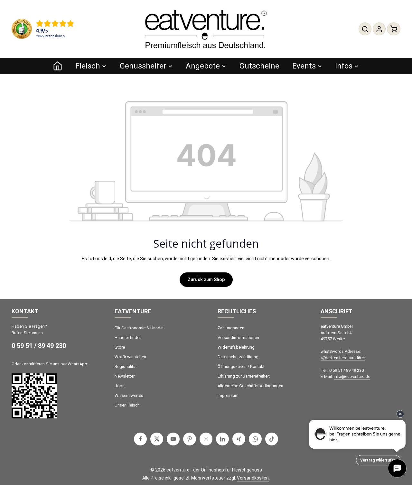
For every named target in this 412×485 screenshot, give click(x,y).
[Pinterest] (189, 439)
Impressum (228, 395)
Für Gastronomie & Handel (139, 327)
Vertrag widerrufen (378, 460)
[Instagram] (206, 439)
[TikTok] (271, 439)
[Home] (57, 66)
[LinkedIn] (222, 439)
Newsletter (125, 376)
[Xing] (238, 439)
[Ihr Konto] (379, 29)
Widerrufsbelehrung (236, 347)
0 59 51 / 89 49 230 (39, 346)
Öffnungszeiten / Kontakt (241, 366)
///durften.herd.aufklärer (343, 357)
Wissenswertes (129, 395)
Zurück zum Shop (206, 279)
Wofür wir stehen (130, 356)
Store (120, 347)
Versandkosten (253, 477)
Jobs (120, 385)
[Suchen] (365, 29)
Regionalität (126, 366)
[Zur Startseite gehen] (206, 29)
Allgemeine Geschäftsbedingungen (250, 385)
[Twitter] (156, 439)
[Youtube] (173, 439)
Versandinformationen (238, 337)
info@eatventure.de (352, 376)
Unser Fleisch (127, 405)
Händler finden (128, 337)
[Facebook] (140, 439)
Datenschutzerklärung (238, 356)
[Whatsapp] (255, 439)
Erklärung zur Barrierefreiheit (244, 376)
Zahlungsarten (231, 327)
